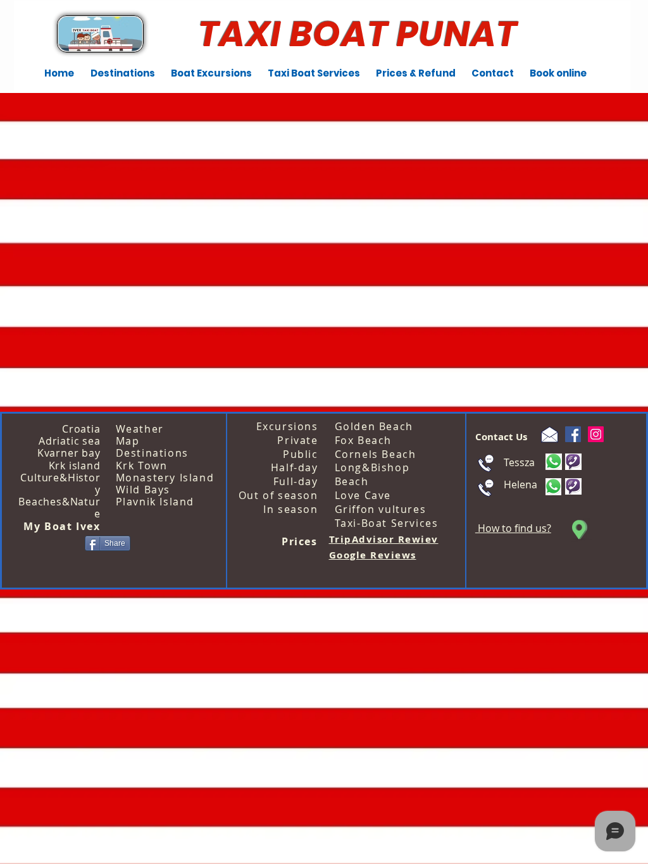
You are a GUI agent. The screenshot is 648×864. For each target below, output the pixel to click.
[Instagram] (596, 434)
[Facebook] (573, 434)
